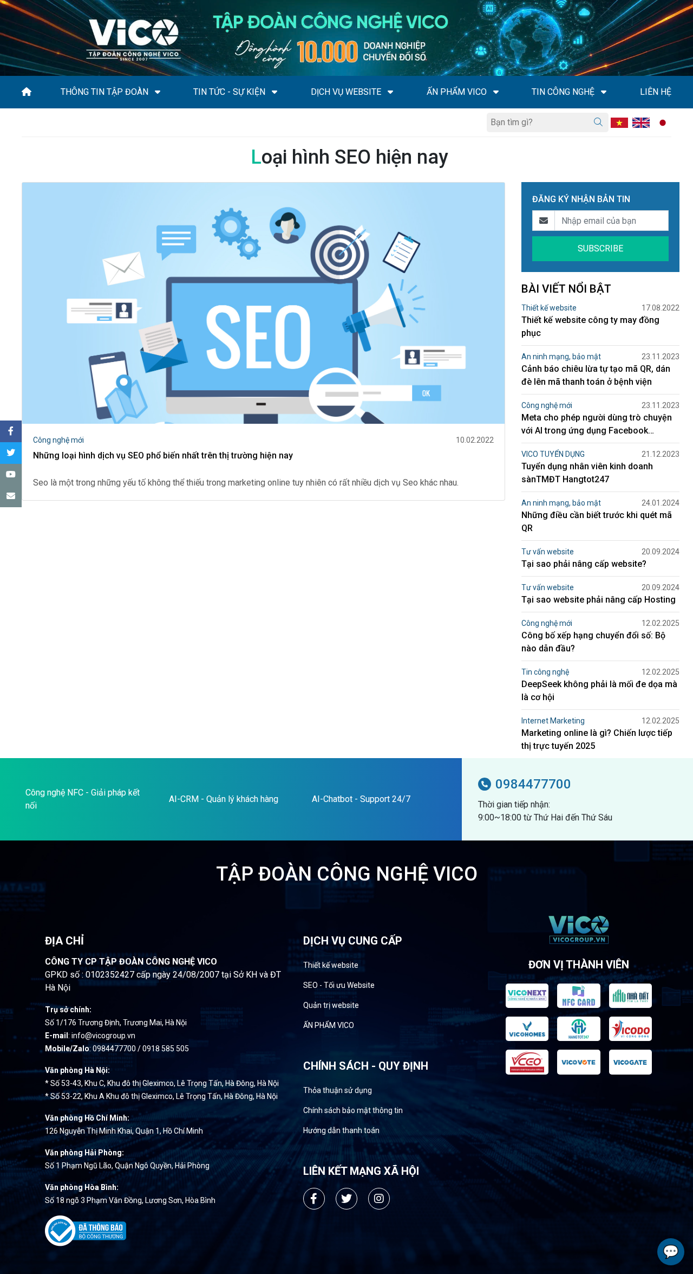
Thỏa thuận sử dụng (337, 1090)
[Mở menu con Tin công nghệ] (604, 92)
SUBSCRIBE (600, 248)
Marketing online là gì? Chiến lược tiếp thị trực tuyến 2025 (596, 739)
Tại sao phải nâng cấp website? (583, 564)
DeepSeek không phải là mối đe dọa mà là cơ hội (599, 690)
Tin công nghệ (545, 672)
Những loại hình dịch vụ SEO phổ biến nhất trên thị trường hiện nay (163, 455)
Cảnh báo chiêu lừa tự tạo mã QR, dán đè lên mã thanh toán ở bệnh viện (595, 375)
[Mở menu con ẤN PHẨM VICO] (496, 92)
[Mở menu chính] (25, 122)
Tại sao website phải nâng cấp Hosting (598, 599)
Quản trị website (331, 1005)
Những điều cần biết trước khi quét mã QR (596, 521)
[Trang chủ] (26, 92)
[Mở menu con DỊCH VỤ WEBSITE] (390, 92)
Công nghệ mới (58, 440)
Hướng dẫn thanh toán (341, 1130)
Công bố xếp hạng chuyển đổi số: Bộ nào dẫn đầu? (593, 642)
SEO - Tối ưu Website (339, 985)
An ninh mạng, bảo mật (561, 356)
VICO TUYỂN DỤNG (553, 454)
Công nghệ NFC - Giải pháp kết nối (82, 799)
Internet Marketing (553, 720)
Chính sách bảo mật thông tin (353, 1110)
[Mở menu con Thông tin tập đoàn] (158, 92)
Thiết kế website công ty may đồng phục (590, 326)
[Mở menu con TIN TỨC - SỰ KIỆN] (274, 92)
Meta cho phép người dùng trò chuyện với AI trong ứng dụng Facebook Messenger (596, 424)
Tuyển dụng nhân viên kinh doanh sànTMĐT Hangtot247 (587, 472)
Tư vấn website (547, 551)
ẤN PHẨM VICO (328, 1025)
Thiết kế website (549, 307)
